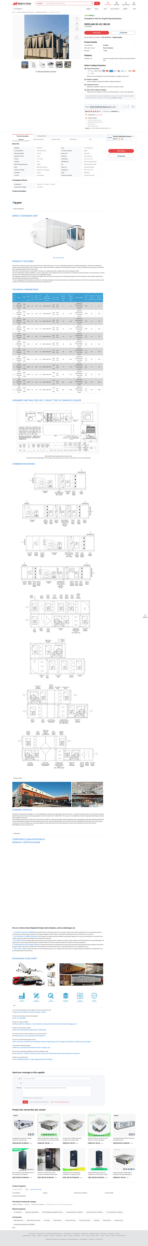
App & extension (114, 9)
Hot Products (32, 1233)
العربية (83, 1235)
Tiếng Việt (113, 1235)
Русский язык (59, 1235)
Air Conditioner (16, 1193)
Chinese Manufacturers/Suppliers (53, 1233)
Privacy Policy (99, 1239)
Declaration (91, 1239)
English (34, 1235)
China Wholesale (67, 1233)
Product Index (103, 1233)
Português (45, 1235)
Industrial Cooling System (19, 1196)
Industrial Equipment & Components (25, 12)
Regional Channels (94, 1233)
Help (105, 9)
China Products (40, 1233)
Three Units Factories (84, 1220)
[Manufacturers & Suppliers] (21, 3)
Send (25, 1102)
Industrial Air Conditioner (54, 12)
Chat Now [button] (124, 33)
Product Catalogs (36, 1189)
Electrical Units (107, 1220)
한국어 (87, 1235)
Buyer (96, 9)
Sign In (87, 128)
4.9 (114, 139)
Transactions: (111, 111)
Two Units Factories (70, 1220)
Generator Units (118, 1220)
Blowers (45, 1193)
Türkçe (107, 1235)
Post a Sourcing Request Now (60, 1102)
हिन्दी (97, 1235)
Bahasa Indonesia (121, 1235)
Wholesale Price (76, 1233)
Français (52, 1235)
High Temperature (18, 1220)
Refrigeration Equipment (41, 12)
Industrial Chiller (109, 1193)
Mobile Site (111, 1233)
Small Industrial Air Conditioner (94, 1212)
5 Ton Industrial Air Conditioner (114, 1212)
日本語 (92, 1235)
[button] (99, 139)
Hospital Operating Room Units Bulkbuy (24, 1224)
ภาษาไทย (102, 1235)
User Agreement (83, 1239)
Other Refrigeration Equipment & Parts (52, 1212)
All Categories (18, 9)
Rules (134, 9)
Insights (117, 1233)
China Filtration (57, 1220)
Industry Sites (85, 1233)
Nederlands (77, 1235)
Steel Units (96, 1220)
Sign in (134, 4)
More (13, 1227)
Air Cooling (47, 1220)
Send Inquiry (97, 33)
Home (13, 12)
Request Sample (117, 37)
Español (39, 1235)
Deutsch (71, 1235)
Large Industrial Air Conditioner (74, 1212)
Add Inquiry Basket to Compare (47, 71)
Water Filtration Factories (33, 1220)
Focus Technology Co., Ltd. (63, 1239)
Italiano (65, 1235)
